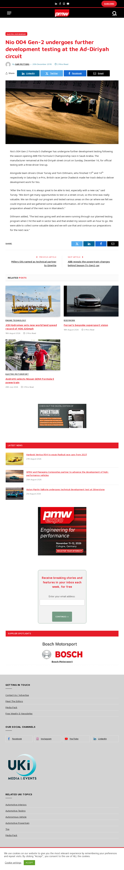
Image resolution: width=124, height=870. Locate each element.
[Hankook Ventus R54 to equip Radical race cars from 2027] (14, 459)
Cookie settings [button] (13, 862)
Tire (7, 829)
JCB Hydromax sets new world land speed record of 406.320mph (31, 327)
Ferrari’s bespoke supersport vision (86, 325)
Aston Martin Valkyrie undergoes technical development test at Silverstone (65, 489)
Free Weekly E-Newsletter (19, 713)
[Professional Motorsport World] (62, 13)
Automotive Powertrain (17, 823)
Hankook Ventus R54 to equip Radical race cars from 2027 (56, 454)
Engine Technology (15, 320)
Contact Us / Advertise (17, 695)
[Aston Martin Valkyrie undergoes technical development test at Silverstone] (14, 493)
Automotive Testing (15, 810)
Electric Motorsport (16, 34)
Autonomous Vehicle (15, 816)
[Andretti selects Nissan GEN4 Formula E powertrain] (32, 354)
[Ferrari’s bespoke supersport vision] (91, 301)
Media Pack (11, 707)
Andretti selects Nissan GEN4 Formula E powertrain (29, 380)
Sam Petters (22, 64)
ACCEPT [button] (29, 862)
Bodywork (69, 320)
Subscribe (109, 4)
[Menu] (9, 13)
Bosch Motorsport (62, 661)
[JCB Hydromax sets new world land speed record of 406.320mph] (32, 301)
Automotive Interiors (15, 804)
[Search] (114, 13)
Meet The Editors (14, 701)
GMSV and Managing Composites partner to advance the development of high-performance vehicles (67, 473)
